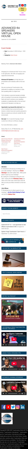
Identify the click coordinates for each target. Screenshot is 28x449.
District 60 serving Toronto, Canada (9, 6)
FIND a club (22, 9)
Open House (14, 55)
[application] (14, 339)
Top (26, 447)
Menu (15, 21)
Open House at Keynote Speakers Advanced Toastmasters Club (6, 140)
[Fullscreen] (24, 345)
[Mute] (22, 345)
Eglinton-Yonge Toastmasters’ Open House (12, 231)
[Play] (3, 345)
